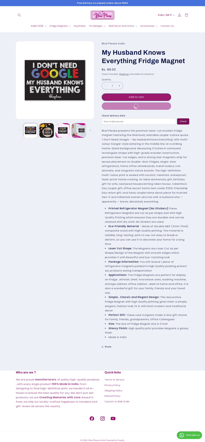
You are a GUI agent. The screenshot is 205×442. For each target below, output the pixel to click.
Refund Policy (112, 396)
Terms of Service (114, 379)
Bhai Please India (97, 440)
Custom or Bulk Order (117, 401)
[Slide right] (90, 130)
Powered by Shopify (115, 440)
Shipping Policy (113, 390)
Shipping (124, 74)
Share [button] (108, 346)
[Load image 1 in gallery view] (30, 130)
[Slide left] (19, 130)
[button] (19, 15)
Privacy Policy (112, 385)
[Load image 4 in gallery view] (79, 130)
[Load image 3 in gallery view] (63, 130)
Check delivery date (113, 115)
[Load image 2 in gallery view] (46, 130)
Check (183, 121)
